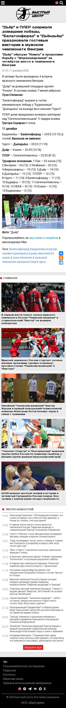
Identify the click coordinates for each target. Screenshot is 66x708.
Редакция (9, 670)
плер (33, 261)
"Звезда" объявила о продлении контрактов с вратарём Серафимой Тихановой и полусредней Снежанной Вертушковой (34, 619)
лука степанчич (23, 257)
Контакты (9, 674)
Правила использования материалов (27, 683)
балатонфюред (19, 249)
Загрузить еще (33, 647)
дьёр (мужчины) (41, 253)
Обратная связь (13, 679)
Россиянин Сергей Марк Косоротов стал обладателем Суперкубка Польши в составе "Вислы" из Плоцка (36, 573)
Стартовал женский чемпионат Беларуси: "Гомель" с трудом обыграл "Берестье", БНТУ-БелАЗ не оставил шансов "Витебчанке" (36, 591)
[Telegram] (61, 262)
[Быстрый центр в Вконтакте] (35, 688)
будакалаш (38, 249)
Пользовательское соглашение (24, 666)
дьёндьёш (21, 253)
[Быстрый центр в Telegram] (30, 688)
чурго (42, 261)
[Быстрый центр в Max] (40, 688)
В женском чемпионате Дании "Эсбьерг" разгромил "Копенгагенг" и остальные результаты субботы (36, 558)
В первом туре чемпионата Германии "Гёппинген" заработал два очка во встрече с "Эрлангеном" (34, 564)
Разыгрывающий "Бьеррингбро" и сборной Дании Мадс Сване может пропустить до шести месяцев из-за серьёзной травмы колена (37, 610)
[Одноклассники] (61, 258)
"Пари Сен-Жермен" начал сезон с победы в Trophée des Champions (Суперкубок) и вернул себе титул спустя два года (36, 543)
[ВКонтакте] (61, 253)
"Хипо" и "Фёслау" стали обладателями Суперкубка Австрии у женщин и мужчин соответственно (36, 535)
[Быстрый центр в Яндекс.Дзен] (24, 688)
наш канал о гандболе (43, 238)
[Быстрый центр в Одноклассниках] (45, 688)
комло (6, 257)
